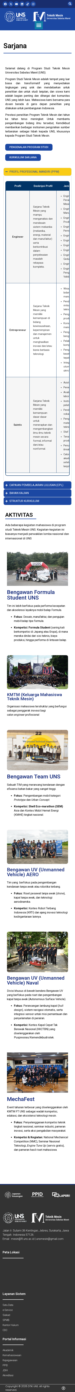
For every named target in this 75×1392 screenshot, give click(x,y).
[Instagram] (33, 4)
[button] (39, 25)
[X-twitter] (10, 4)
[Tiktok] (27, 4)
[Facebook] (5, 4)
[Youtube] (16, 4)
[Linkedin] (22, 4)
